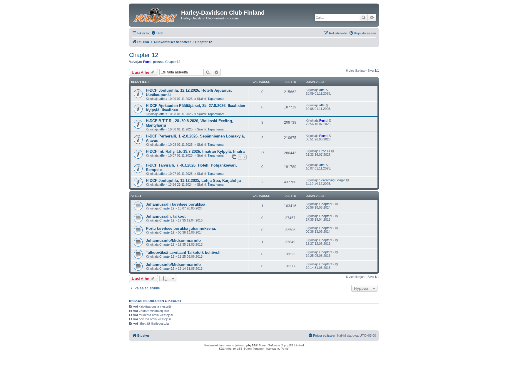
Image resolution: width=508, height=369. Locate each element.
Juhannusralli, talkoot (166, 216)
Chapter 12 (143, 55)
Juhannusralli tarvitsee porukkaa (175, 204)
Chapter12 (172, 61)
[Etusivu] (156, 14)
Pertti (147, 61)
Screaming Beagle (332, 180)
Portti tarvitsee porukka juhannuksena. (181, 228)
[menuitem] (157, 33)
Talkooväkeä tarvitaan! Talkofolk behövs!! (183, 252)
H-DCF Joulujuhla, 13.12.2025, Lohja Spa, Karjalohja (193, 180)
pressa (158, 61)
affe (162, 98)
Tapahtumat (216, 98)
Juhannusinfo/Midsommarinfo (173, 240)
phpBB (251, 345)
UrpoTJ (324, 151)
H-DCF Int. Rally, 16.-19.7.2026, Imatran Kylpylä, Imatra (195, 151)
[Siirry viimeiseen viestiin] (327, 90)
